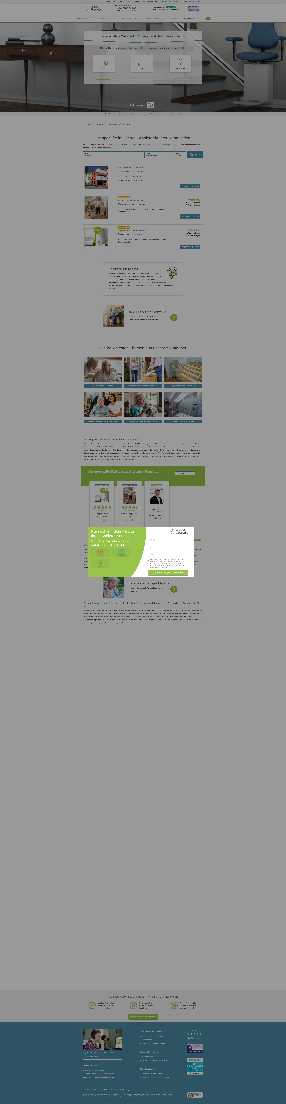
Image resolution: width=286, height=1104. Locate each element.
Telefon (153, 554)
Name (152, 547)
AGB (176, 559)
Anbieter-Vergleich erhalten (168, 572)
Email (152, 540)
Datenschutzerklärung (165, 559)
